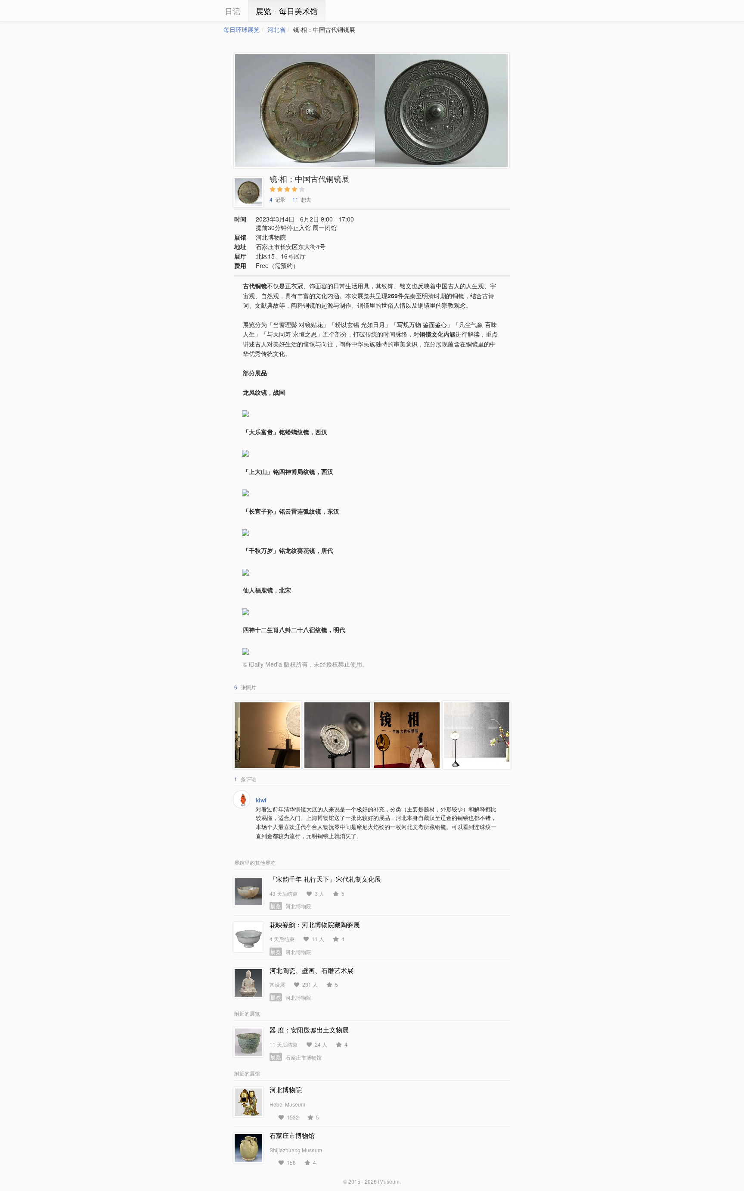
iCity (198, 11)
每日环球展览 (241, 29)
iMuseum (389, 1181)
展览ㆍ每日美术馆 (287, 10)
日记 (232, 10)
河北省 (276, 29)
